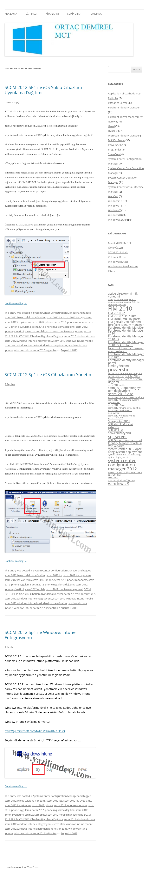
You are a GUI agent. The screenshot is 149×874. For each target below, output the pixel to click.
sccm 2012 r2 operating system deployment (123, 401)
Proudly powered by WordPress (21, 867)
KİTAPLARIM (52, 13)
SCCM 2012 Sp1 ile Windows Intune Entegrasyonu (40, 634)
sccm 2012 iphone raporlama (70, 322)
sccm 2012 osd (120, 393)
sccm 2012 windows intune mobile (73, 340)
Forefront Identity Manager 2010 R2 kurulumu (126, 343)
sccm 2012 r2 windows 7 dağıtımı (124, 408)
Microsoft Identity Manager (124, 135)
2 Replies (10, 384)
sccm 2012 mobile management (64, 331)
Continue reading (16, 303)
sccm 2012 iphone (42, 322)
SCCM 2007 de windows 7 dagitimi (125, 373)
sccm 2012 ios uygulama (77, 317)
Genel (111, 126)
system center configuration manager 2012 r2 (125, 473)
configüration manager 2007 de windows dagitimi (123, 303)
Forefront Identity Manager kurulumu (126, 355)
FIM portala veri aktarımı (124, 322)
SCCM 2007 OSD (116, 376)
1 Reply (9, 647)
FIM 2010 (120, 308)
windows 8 (118, 483)
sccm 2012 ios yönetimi (18, 322)
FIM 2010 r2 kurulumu (123, 316)
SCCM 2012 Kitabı (118, 252)
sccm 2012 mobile (35, 331)
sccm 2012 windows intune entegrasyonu (28, 340)
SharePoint (114, 154)
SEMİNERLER (74, 13)
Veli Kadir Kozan (117, 257)
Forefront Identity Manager (124, 107)
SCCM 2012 (132, 376)
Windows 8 (114, 215)
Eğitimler (113, 98)
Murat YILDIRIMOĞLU (120, 243)
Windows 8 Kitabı (118, 261)
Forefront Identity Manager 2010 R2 (126, 337)
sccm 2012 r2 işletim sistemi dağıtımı (126, 397)
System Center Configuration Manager (55, 312)
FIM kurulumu (117, 319)
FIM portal (134, 319)
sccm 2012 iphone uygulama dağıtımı (53, 326)
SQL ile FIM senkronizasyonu (119, 431)
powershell (120, 369)
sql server (117, 436)
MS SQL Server (116, 140)
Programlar (114, 149)
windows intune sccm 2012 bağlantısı (35, 350)
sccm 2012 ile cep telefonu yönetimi (25, 317)
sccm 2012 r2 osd (116, 405)
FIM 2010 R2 (116, 313)
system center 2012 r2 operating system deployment (124, 456)
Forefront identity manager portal (126, 361)
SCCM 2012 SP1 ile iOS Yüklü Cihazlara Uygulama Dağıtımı (43, 89)
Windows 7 (114, 210)
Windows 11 (115, 205)
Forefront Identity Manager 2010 (126, 331)
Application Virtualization (122, 93)
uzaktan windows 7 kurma (121, 480)
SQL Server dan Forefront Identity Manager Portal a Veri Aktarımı (125, 443)
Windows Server (117, 219)
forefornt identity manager (126, 325)
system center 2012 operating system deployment (125, 450)
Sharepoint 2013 (119, 421)
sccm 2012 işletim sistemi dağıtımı (125, 380)
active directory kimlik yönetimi (123, 294)
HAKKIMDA (96, 13)
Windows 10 (115, 201)
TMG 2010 (113, 477)
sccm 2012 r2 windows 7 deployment (120, 411)
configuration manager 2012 (122, 299)
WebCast (113, 196)
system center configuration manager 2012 (122, 465)
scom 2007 (115, 418)
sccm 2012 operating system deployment (125, 389)
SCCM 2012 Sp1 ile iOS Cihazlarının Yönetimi (49, 374)
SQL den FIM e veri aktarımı (120, 425)
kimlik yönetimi (118, 366)
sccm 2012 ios (54, 317)
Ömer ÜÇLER (115, 247)
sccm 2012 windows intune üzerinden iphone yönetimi (36, 345)
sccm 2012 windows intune (79, 336)
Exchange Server (117, 103)
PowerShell (114, 145)
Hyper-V (113, 131)
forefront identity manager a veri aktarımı (126, 349)
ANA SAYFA (11, 13)
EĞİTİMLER (31, 13)
